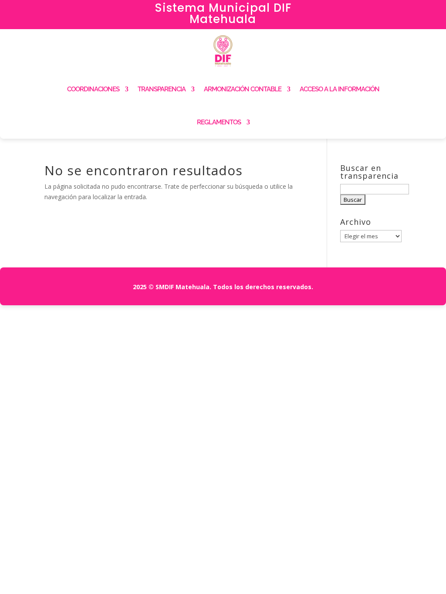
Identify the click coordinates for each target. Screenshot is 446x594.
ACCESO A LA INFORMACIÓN (339, 89)
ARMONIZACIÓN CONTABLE (242, 89)
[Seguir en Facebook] (371, 11)
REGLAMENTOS (219, 122)
